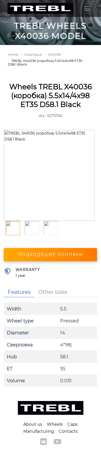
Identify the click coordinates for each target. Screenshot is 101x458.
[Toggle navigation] (87, 8)
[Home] (40, 8)
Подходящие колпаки (50, 254)
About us (32, 424)
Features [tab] (19, 292)
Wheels (55, 424)
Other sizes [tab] (52, 292)
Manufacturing (38, 431)
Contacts (68, 431)
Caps (72, 424)
